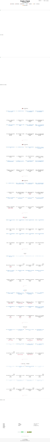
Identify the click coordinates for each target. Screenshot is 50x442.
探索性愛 (19, 425)
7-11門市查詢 (19, 424)
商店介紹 (4, 423)
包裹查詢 (19, 423)
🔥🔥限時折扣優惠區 (25, 5)
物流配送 (4, 424)
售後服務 (4, 425)
